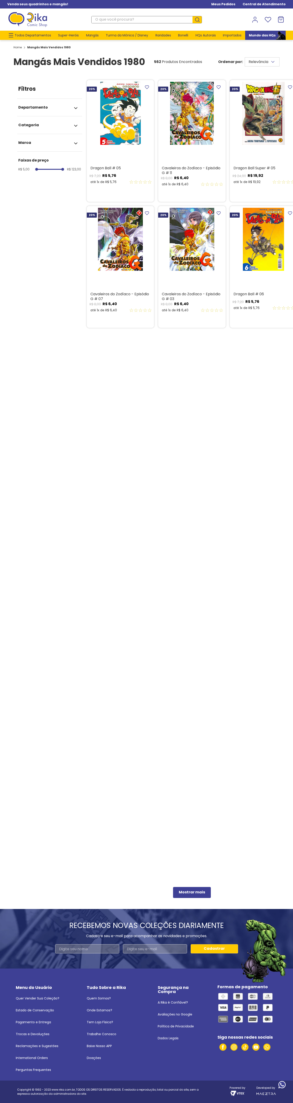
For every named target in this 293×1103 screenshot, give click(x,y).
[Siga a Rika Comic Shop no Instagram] (234, 1047)
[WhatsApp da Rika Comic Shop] (267, 1047)
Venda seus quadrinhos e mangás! (37, 4)
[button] (48, 107)
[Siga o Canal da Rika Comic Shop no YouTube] (256, 1047)
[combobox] (146, 19)
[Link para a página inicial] (18, 47)
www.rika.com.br (63, 1090)
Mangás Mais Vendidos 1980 (49, 47)
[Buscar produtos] (199, 19)
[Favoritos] (267, 19)
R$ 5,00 (24, 169)
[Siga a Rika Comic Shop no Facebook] (223, 1047)
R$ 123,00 (74, 169)
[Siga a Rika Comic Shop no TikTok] (245, 1047)
